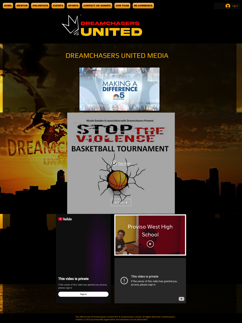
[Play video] (150, 243)
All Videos (119, 202)
